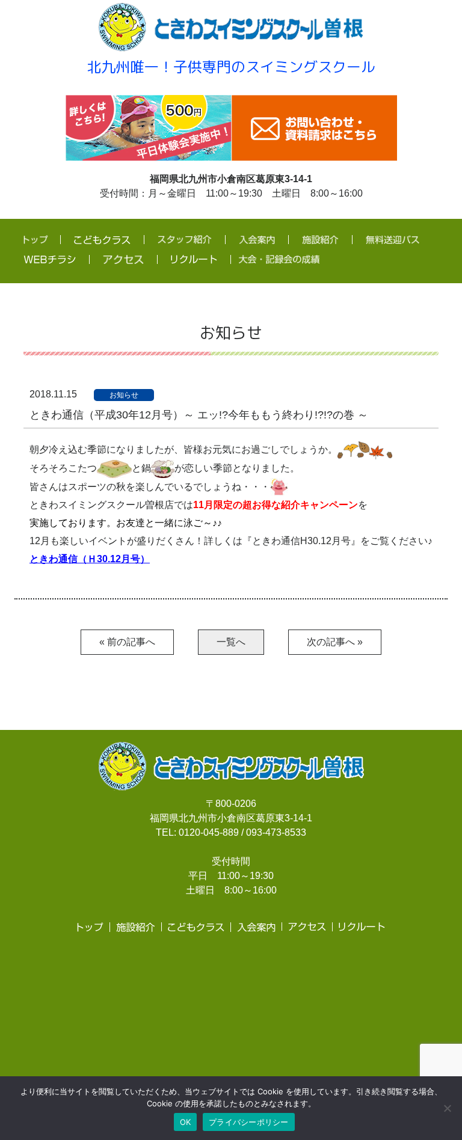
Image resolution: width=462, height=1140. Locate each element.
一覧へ (231, 642)
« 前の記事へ (127, 642)
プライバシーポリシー (249, 1122)
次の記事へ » (335, 642)
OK (185, 1122)
